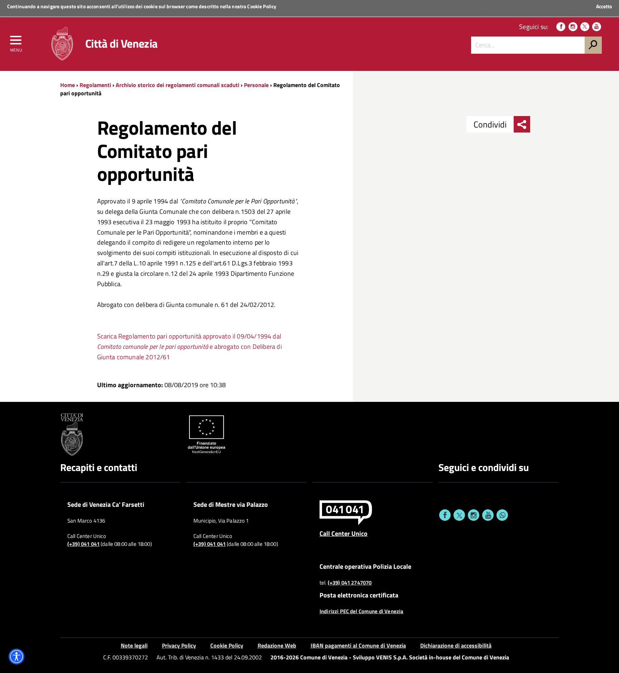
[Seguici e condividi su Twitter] (459, 515)
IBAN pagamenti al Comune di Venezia (358, 645)
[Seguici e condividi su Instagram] (473, 515)
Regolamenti (95, 85)
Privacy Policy (179, 645)
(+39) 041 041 (83, 544)
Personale (256, 85)
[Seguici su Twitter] (584, 26)
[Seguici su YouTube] (596, 26)
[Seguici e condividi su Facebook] (445, 515)
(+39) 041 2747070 (350, 583)
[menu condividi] (522, 124)
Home (67, 85)
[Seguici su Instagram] (572, 26)
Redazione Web (277, 645)
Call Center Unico (344, 533)
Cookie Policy (261, 6)
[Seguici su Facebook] (560, 26)
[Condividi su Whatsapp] (502, 515)
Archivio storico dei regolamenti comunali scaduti (177, 85)
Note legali (134, 645)
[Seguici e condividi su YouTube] (488, 515)
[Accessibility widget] (16, 656)
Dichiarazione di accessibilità (455, 645)
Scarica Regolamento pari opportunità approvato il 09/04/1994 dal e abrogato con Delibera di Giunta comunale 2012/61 (189, 346)
